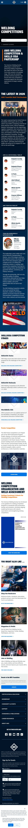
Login (22, 2)
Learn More (14, 474)
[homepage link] (14, 746)
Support (4, 709)
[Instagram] (10, 734)
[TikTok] (22, 734)
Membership (6, 699)
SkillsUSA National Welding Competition (12, 392)
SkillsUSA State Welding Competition (11, 365)
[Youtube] (14, 734)
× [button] (25, 808)
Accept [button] (10, 825)
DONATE (14, 687)
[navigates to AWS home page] (14, 3)
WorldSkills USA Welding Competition (11, 419)
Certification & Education (10, 694)
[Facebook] (6, 734)
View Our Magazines (6, 636)
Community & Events (8, 44)
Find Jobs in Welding (6, 670)
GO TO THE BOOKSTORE (7, 603)
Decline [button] (17, 825)
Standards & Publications (10, 713)
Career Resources (8, 718)
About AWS (5, 723)
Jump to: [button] (4, 40)
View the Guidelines (14, 553)
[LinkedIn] (18, 734)
